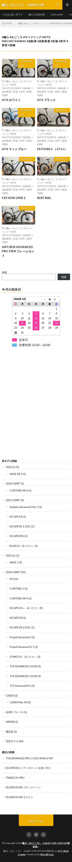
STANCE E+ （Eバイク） (23, 656)
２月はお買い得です (12, 14)
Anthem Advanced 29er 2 (24, 507)
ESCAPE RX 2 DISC (20, 627)
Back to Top (36, 821)
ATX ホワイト (11, 100)
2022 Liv (11, 467)
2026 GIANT (57, 14)
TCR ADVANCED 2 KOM (23, 666)
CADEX (10, 695)
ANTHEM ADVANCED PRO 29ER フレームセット (18, 251)
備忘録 (9, 731)
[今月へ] (49, 299)
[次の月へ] (56, 299)
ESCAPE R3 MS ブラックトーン (23, 787)
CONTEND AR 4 (19, 490)
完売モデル (62, 110)
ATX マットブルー (14, 149)
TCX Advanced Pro (20, 685)
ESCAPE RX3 (17, 536)
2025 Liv (11, 555)
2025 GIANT (13, 500)
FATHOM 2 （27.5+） (52, 149)
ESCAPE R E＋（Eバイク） (24, 608)
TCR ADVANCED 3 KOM (23, 676)
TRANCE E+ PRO (15, 777)
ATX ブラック (46, 100)
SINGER (10, 721)
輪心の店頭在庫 (37, 14)
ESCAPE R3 (16, 516)
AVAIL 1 (14, 562)
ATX (22, 65)
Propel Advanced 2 (20, 637)
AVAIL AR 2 (16, 473)
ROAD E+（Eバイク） (22, 545)
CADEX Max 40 (18, 702)
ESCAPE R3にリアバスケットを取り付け (28, 767)
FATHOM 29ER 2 (14, 198)
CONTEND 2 (17, 588)
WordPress (47, 854)
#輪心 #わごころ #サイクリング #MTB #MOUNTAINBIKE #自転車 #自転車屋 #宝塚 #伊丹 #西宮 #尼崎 (17, 88)
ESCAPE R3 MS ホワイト (19, 797)
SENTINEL (44, 198)
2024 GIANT (13, 483)
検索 (4, 272)
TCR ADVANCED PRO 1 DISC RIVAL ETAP (29, 758)
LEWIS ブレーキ (14, 712)
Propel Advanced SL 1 (22, 646)
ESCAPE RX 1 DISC (20, 526)
